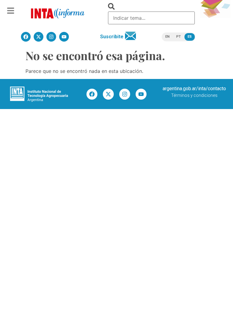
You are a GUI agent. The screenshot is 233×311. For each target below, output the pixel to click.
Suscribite (111, 36)
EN (167, 37)
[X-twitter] (108, 94)
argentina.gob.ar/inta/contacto (194, 88)
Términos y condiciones (194, 95)
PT (178, 37)
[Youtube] (141, 94)
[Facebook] (91, 94)
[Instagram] (124, 94)
